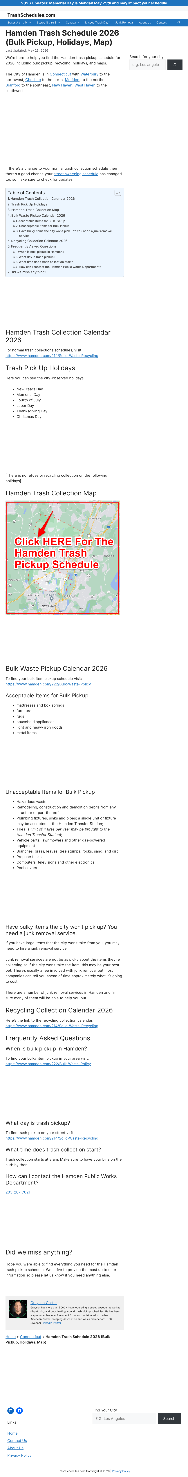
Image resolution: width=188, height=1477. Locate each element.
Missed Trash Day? (97, 22)
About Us (145, 22)
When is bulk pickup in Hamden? (41, 252)
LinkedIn (47, 1322)
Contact (161, 22)
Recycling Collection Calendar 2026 (39, 241)
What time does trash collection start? (46, 262)
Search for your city (146, 57)
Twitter (57, 1322)
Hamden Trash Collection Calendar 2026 (43, 199)
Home (11, 1337)
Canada (71, 22)
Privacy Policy (19, 1455)
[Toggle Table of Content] (116, 193)
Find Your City (105, 1410)
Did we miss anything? (28, 272)
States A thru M (17, 22)
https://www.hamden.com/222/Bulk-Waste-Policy (48, 684)
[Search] (174, 64)
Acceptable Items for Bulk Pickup (41, 221)
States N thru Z (46, 22)
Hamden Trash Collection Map (35, 210)
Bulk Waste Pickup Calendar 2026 (38, 215)
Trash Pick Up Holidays (29, 204)
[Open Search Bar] (178, 22)
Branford (13, 85)
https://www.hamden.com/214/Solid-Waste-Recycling (52, 355)
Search (169, 1418)
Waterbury (89, 74)
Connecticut (60, 74)
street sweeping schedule (76, 174)
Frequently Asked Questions (34, 246)
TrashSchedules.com (31, 15)
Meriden (72, 79)
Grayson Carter (43, 1303)
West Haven (85, 85)
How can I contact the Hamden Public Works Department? (60, 267)
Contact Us (17, 1440)
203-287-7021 (18, 1192)
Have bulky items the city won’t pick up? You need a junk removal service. (65, 233)
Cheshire (33, 79)
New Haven (62, 85)
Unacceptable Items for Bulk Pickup (44, 226)
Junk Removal (124, 22)
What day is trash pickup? (37, 257)
